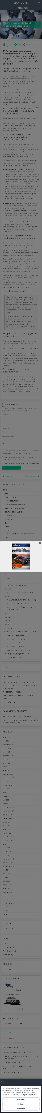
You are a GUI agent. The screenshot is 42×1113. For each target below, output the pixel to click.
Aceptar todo (21, 1099)
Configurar (21, 1108)
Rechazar (21, 1104)
